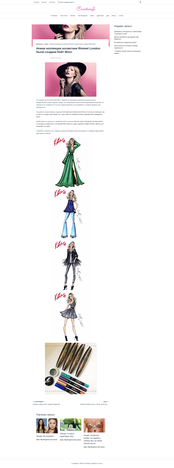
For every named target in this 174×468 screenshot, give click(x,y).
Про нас (44, 2)
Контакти (52, 2)
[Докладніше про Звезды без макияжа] (47, 426)
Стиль (121, 15)
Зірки (92, 15)
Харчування (82, 15)
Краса (114, 15)
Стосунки (64, 15)
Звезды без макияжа (45, 436)
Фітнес (72, 15)
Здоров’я (100, 15)
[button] (140, 2)
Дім (107, 15)
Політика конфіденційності (66, 2)
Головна (36, 2)
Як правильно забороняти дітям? (125, 42)
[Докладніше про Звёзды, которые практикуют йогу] (70, 424)
